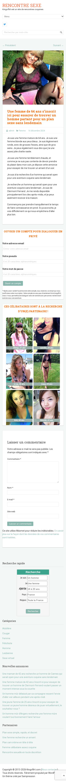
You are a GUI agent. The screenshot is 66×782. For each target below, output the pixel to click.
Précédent (9, 45)
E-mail (10, 499)
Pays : (24, 594)
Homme (6, 648)
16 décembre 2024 (36, 131)
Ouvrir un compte (13, 283)
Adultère (6, 628)
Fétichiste (7, 643)
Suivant (58, 45)
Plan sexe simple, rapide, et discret (19, 732)
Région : (23, 600)
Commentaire (14, 459)
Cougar (6, 633)
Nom (10, 488)
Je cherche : (23, 583)
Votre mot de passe (12, 269)
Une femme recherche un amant (19, 737)
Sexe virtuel (8, 658)
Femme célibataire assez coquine (19, 747)
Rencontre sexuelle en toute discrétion (21, 752)
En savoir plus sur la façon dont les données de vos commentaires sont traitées (33, 534)
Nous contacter (49, 769)
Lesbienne (7, 653)
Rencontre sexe (21, 5)
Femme (22, 131)
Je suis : (23, 578)
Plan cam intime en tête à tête (17, 742)
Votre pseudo (9, 256)
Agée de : (23, 589)
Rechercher (33, 611)
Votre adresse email (13, 243)
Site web (11, 511)
